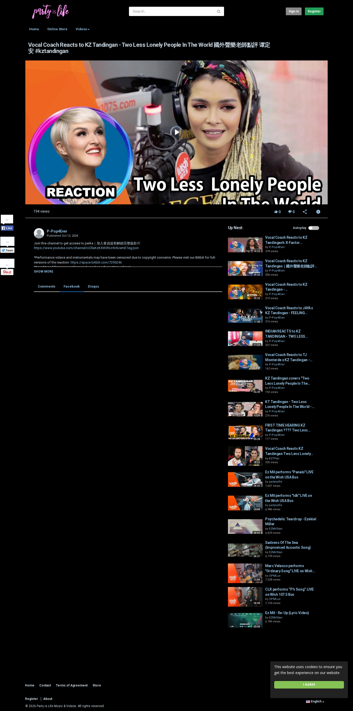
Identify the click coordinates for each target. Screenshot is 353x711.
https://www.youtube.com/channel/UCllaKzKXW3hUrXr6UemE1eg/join (86, 248)
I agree (309, 684)
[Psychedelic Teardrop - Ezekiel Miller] (245, 526)
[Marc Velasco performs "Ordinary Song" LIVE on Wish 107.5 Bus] (245, 573)
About (47, 699)
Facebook (72, 286)
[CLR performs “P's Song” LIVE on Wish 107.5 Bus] (245, 597)
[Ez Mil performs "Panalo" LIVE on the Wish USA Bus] (245, 479)
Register (314, 11)
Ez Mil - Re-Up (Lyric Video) (287, 613)
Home (34, 29)
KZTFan (274, 458)
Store (97, 685)
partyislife (275, 481)
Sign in (294, 11)
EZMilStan (275, 528)
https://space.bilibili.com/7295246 (96, 262)
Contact (45, 685)
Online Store (57, 29)
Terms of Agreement (72, 685)
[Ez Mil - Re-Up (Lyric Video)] (245, 620)
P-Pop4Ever (57, 231)
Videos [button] (81, 29)
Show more (43, 271)
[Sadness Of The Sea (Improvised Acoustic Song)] (245, 550)
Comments (46, 286)
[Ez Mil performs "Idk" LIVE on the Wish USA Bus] (245, 503)
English (316, 701)
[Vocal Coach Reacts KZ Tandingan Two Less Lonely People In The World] (245, 456)
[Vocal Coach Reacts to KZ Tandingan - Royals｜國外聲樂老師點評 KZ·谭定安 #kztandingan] (245, 292)
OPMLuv (274, 575)
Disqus (93, 286)
